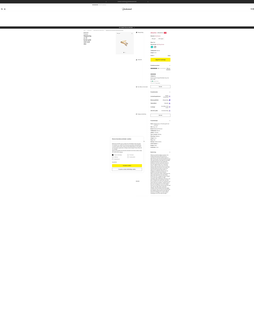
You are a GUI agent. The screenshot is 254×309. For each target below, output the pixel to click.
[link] (154, 38)
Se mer (160, 86)
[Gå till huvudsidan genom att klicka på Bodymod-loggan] (128, 9)
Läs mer (137, 181)
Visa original (157, 83)
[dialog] (127, 154)
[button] (125, 43)
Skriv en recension (168, 69)
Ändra (169, 55)
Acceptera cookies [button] (127, 165)
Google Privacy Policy (135, 147)
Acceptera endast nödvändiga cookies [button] (127, 169)
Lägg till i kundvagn (160, 59)
